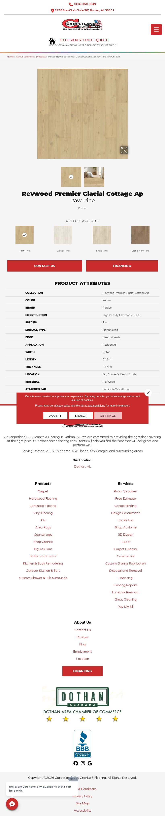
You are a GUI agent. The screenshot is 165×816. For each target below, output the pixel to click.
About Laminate (25, 56)
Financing (122, 266)
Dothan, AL (82, 466)
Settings (108, 415)
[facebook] (76, 763)
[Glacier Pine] (63, 235)
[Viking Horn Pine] (140, 235)
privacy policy (62, 405)
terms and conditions (93, 405)
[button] (82, 671)
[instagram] (83, 763)
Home (10, 56)
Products (41, 56)
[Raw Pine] (24, 235)
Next (131, 175)
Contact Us (44, 266)
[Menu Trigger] (156, 29)
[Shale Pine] (101, 235)
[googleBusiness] (90, 763)
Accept (55, 415)
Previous (34, 175)
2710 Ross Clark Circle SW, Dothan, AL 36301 (84, 10)
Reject (81, 415)
